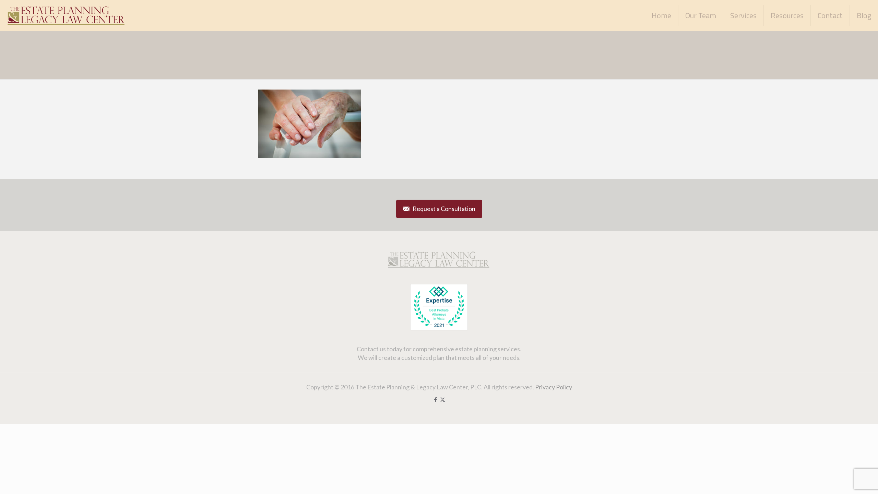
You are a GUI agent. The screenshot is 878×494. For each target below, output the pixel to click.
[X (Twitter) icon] (442, 399)
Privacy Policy (553, 387)
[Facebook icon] (435, 399)
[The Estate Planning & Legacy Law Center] (66, 15)
